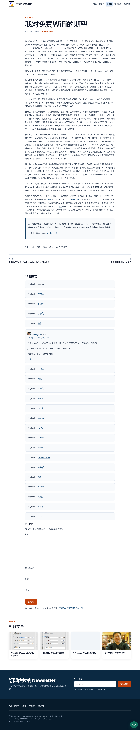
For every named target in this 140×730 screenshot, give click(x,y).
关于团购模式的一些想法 (121, 260)
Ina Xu (40, 428)
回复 (29, 359)
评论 (27, 534)
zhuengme (36, 334)
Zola (32, 719)
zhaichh (41, 487)
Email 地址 (78, 679)
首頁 (95, 4)
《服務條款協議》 (44, 716)
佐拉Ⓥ (41, 294)
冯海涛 (40, 497)
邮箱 (27, 579)
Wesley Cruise (44, 457)
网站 (27, 590)
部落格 (109, 4)
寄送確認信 (124, 684)
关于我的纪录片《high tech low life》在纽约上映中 (30, 260)
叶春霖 (40, 408)
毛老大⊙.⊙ (42, 304)
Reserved (47, 719)
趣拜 (60, 206)
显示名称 (29, 568)
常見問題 (127, 4)
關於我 (101, 4)
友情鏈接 (117, 4)
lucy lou (41, 418)
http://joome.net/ (72, 199)
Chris (40, 516)
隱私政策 (102, 690)
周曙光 (40, 398)
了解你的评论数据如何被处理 (71, 608)
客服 (134, 724)
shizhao (41, 438)
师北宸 (40, 379)
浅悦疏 (40, 447)
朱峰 (49, 199)
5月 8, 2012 (52, 233)
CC (18, 719)
